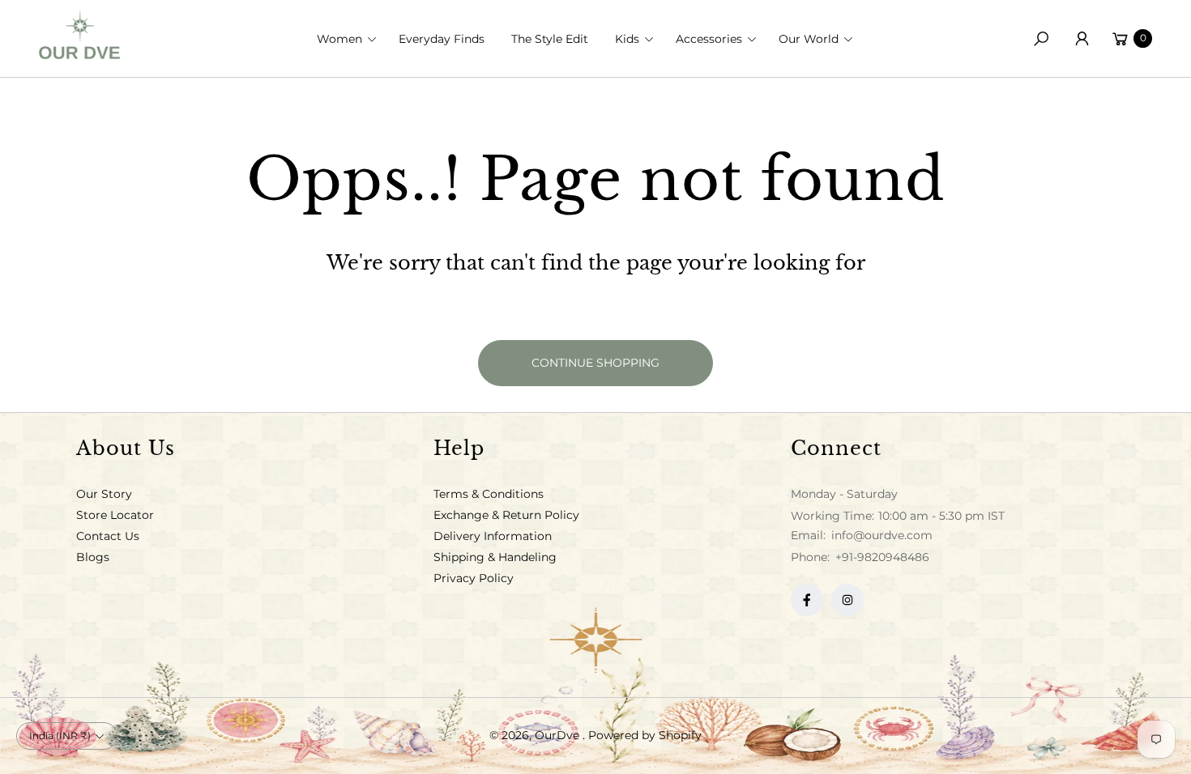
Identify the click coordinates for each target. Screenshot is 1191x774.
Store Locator (115, 515)
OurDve (559, 735)
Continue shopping (595, 362)
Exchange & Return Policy (506, 515)
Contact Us (107, 536)
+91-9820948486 (882, 557)
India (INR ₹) (60, 735)
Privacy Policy (473, 578)
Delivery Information (492, 536)
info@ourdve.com (880, 535)
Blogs (92, 557)
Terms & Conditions (488, 494)
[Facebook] (807, 600)
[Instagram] (847, 600)
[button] (351, 39)
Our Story (104, 494)
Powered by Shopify (645, 735)
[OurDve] (79, 34)
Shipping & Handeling (495, 557)
